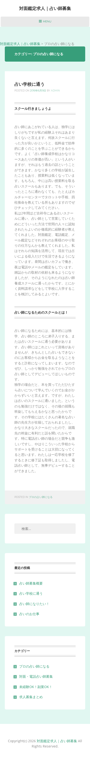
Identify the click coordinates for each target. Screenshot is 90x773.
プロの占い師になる (41, 497)
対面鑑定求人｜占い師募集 (45, 8)
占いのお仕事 (29, 614)
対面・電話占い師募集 (36, 676)
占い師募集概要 (31, 583)
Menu (45, 23)
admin (55, 90)
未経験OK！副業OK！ (35, 686)
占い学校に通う (29, 84)
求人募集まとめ (31, 697)
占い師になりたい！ (34, 603)
